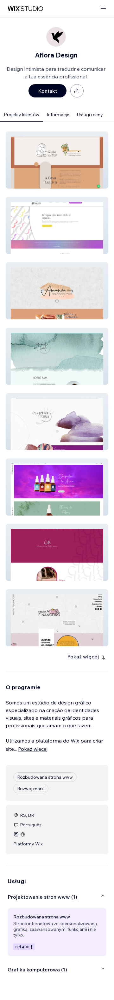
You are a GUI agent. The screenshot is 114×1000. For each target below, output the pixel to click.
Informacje (58, 114)
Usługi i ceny (90, 114)
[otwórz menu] (103, 8)
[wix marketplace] (25, 8)
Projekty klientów (21, 114)
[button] (57, 160)
